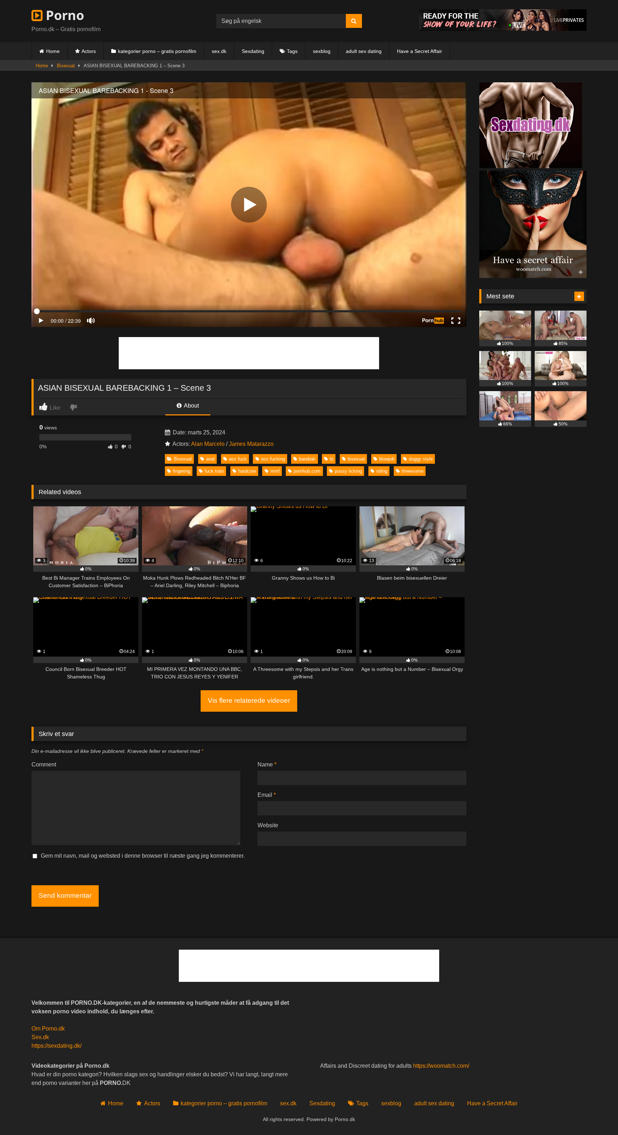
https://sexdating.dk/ (56, 1046)
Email (267, 795)
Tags (292, 51)
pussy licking (348, 471)
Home (53, 51)
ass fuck (238, 459)
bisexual (356, 459)
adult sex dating (364, 51)
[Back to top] (596, 1114)
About (191, 406)
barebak (307, 459)
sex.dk (219, 51)
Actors (89, 51)
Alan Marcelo (208, 444)
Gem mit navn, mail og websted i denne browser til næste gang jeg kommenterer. (143, 856)
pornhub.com (307, 471)
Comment (43, 764)
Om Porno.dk (48, 1029)
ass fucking (273, 459)
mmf (275, 471)
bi (331, 459)
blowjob (386, 459)
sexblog (321, 51)
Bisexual (66, 65)
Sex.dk (40, 1037)
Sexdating (253, 51)
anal (210, 459)
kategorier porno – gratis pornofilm (157, 51)
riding (381, 471)
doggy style (421, 459)
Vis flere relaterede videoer (249, 700)
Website (268, 825)
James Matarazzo (251, 444)
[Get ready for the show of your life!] (503, 29)
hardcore (247, 471)
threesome (412, 471)
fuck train (214, 471)
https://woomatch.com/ (441, 1066)
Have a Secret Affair (419, 51)
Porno (63, 15)
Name (267, 764)
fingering (181, 471)
